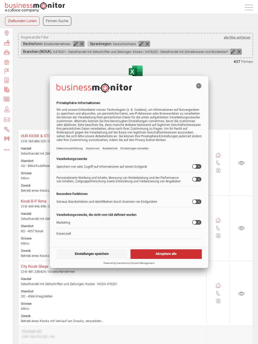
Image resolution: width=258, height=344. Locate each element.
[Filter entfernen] (82, 44)
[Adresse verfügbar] (218, 155)
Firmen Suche (57, 21)
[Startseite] (35, 7)
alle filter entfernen (237, 37)
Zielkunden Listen (22, 21)
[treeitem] (6, 33)
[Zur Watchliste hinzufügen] (241, 163)
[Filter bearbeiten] (76, 44)
